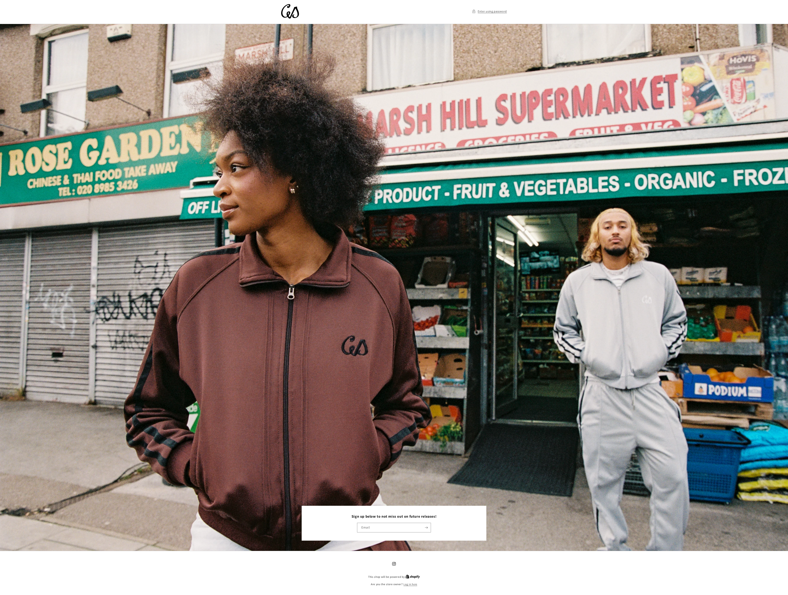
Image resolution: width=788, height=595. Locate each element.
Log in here (410, 584)
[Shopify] (412, 577)
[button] (489, 11)
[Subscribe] (426, 527)
